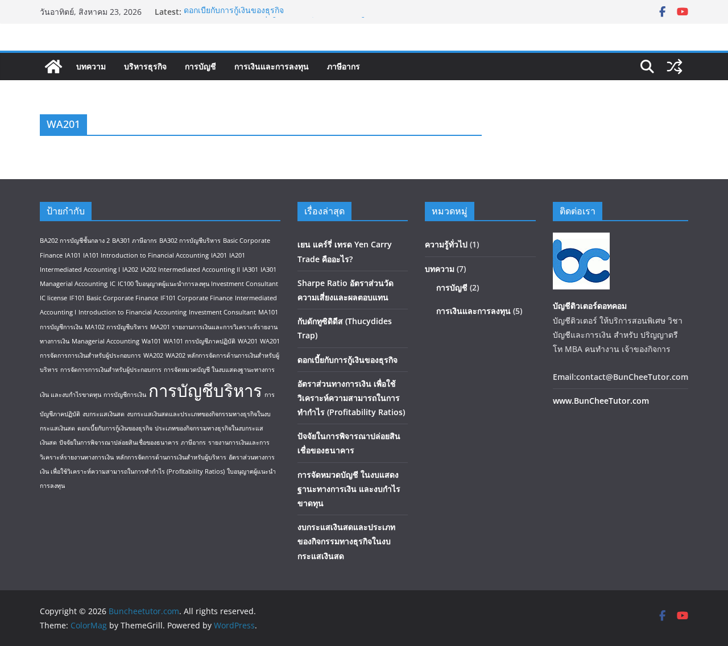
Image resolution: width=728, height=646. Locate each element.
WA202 (153, 355)
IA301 (250, 270)
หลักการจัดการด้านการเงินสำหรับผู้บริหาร (171, 457)
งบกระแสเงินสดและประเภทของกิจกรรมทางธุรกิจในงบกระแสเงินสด (346, 541)
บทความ (91, 66)
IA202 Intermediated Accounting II (190, 270)
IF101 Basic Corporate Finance (113, 298)
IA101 (73, 255)
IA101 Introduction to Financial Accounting (146, 255)
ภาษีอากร (343, 66)
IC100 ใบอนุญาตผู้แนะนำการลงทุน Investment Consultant (198, 284)
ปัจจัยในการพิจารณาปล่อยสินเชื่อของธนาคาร (119, 442)
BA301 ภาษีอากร (134, 241)
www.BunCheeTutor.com (601, 400)
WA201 (248, 341)
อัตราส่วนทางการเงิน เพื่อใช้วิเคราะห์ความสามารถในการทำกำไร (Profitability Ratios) (351, 397)
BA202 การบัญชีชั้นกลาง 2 (75, 241)
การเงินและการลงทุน (271, 66)
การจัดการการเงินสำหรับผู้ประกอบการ (111, 370)
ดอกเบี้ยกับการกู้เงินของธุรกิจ (234, 11)
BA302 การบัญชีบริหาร (190, 241)
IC (112, 284)
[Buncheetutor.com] (53, 66)
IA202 (130, 270)
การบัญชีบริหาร (205, 390)
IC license (53, 298)
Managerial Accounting (105, 341)
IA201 (219, 255)
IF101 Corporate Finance (196, 298)
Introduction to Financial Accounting (132, 312)
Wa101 (151, 341)
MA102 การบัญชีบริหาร (116, 327)
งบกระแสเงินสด (103, 414)
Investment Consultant (222, 312)
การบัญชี (200, 66)
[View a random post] (674, 66)
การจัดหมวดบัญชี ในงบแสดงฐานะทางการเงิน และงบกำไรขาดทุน (348, 488)
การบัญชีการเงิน (125, 395)
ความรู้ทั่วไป (446, 244)
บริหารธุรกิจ (145, 66)
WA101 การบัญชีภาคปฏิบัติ (199, 341)
